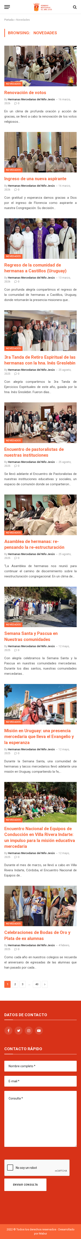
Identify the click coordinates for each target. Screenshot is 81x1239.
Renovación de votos (25, 92)
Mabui (43, 1233)
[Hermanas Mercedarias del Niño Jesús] (42, 7)
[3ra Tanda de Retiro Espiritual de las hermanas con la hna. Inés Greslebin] (40, 330)
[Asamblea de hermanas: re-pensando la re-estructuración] (40, 515)
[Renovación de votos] (40, 66)
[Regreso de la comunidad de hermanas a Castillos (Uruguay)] (40, 238)
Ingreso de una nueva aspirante (35, 178)
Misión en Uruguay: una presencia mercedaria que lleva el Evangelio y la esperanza (39, 736)
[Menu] (7, 7)
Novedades (13, 83)
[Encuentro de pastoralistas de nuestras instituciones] (40, 422)
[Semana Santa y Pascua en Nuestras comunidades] (40, 607)
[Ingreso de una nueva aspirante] (40, 152)
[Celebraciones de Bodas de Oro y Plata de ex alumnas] (40, 906)
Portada (9, 19)
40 (36, 984)
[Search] (74, 7)
